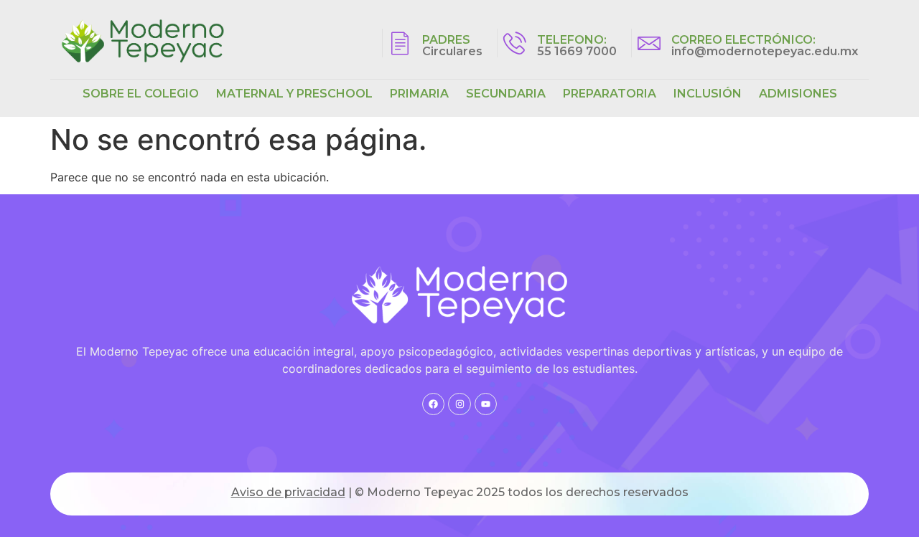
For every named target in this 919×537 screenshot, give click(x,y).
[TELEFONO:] (514, 43)
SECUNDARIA (506, 93)
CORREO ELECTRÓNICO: (743, 40)
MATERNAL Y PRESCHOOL (294, 93)
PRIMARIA (419, 93)
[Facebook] (433, 404)
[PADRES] (399, 43)
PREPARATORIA (609, 93)
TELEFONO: (572, 40)
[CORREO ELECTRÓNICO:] (649, 43)
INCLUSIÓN (707, 93)
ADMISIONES (798, 93)
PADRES (446, 40)
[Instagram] (459, 404)
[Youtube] (486, 404)
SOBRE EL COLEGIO (141, 93)
